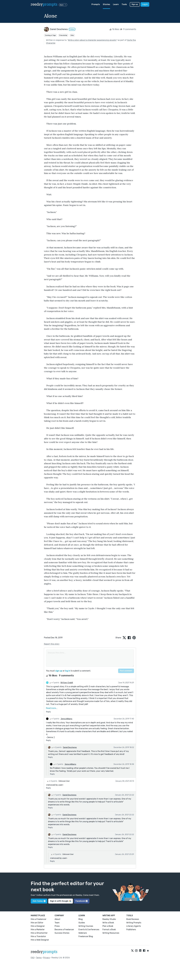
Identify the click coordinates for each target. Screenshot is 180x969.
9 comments (129, 29)
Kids (72, 35)
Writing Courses (85, 926)
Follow (72, 29)
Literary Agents (133, 926)
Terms (39, 957)
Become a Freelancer (64, 929)
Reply (48, 712)
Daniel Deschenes (70, 747)
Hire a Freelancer (38, 919)
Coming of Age (50, 35)
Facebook (80, 901)
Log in (145, 4)
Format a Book (109, 929)
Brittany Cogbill (67, 683)
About (57, 919)
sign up (58, 671)
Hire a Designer (38, 926)
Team (57, 922)
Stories (106, 4)
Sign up (135, 4)
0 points (53, 781)
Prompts (95, 4)
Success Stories (62, 933)
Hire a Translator (38, 936)
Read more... (51, 708)
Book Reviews (132, 919)
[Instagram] (136, 950)
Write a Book (108, 922)
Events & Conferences (88, 929)
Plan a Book (107, 926)
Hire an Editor (37, 922)
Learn (116, 4)
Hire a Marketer (38, 929)
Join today (37, 901)
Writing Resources (110, 933)
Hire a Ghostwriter (39, 933)
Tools (124, 4)
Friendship (63, 35)
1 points (56, 683)
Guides (81, 922)
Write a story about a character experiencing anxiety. (92, 40)
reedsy (44, 4)
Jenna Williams (66, 719)
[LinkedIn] (140, 950)
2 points (58, 747)
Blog (80, 919)
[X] (132, 950)
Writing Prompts (133, 922)
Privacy (46, 957)
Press (57, 926)
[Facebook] (144, 950)
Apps (62, 5)
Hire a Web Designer (40, 940)
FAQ (32, 957)
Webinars (82, 933)
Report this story (51, 644)
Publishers (131, 929)
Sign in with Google (59, 901)
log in (67, 671)
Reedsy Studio (109, 919)
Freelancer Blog (85, 936)
